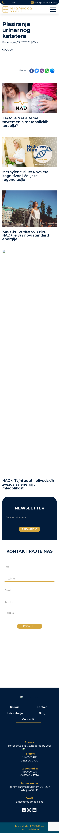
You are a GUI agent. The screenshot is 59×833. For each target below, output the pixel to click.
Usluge (15, 706)
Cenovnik (28, 719)
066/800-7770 (29, 760)
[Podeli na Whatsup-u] (47, 70)
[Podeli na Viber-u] (42, 70)
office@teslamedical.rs (45, 2)
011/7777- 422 (29, 772)
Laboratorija (15, 713)
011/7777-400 (11, 2)
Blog (42, 713)
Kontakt (42, 706)
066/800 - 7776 (29, 775)
